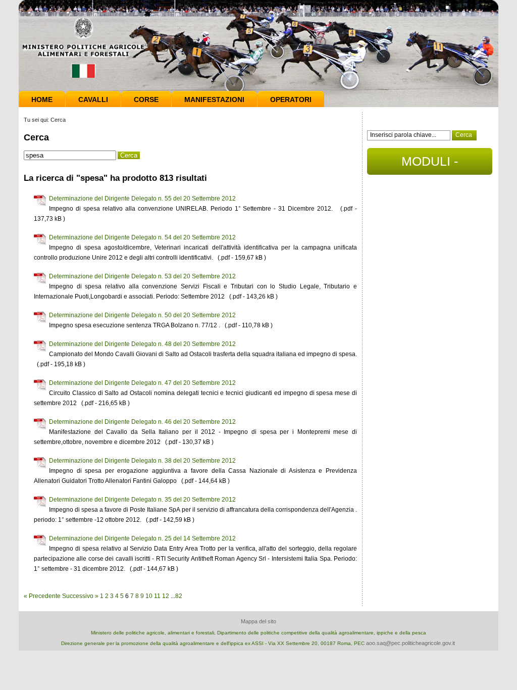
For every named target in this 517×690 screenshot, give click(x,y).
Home (42, 99)
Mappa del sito (258, 621)
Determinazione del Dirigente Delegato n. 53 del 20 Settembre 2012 (142, 276)
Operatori (291, 99)
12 (165, 596)
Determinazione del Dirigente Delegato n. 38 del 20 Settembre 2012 (142, 460)
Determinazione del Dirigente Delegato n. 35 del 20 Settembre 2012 (142, 499)
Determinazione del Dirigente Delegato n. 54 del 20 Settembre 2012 (142, 237)
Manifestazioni (214, 99)
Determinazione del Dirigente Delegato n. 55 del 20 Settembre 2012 (142, 198)
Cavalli (93, 99)
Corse (146, 99)
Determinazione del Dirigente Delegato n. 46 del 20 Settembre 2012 (142, 421)
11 (157, 596)
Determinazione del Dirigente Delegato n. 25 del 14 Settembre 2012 (142, 538)
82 (178, 596)
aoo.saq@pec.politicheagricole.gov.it (410, 643)
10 (148, 596)
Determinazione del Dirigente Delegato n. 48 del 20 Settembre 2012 (142, 344)
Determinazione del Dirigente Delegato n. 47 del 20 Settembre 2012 (142, 382)
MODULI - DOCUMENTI (430, 164)
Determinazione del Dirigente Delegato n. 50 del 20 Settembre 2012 (142, 315)
